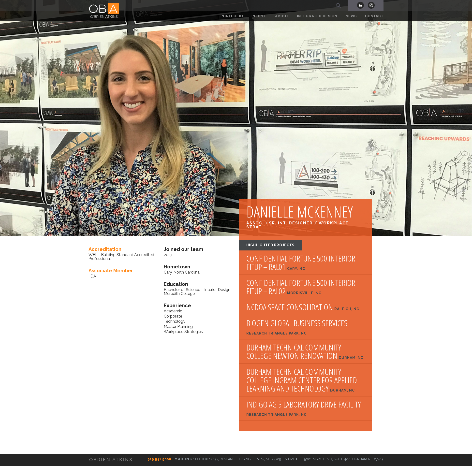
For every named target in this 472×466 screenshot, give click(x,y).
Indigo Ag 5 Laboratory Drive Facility (303, 408)
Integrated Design (317, 16)
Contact (374, 16)
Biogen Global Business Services (296, 327)
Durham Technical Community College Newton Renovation (304, 351)
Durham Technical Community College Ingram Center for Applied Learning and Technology (301, 380)
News (351, 16)
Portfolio (232, 16)
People (259, 16)
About (282, 16)
